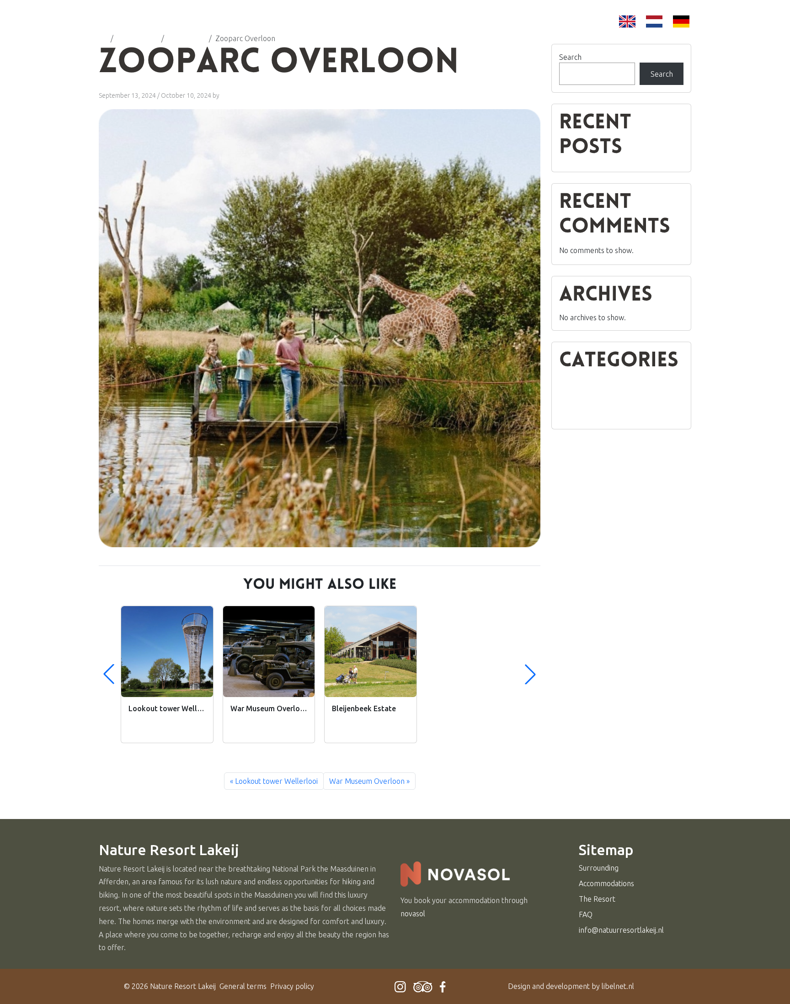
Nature (570, 405)
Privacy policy (292, 986)
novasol (412, 913)
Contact (502, 25)
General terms (243, 986)
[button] (530, 674)
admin (229, 95)
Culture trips (579, 383)
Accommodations (259, 25)
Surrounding (342, 25)
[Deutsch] (681, 21)
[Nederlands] (654, 21)
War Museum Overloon (367, 781)
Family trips (578, 394)
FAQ (460, 25)
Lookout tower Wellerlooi (276, 781)
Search (570, 57)
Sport (568, 416)
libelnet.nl (618, 986)
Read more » (145, 729)
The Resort (411, 25)
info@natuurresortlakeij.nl (621, 930)
